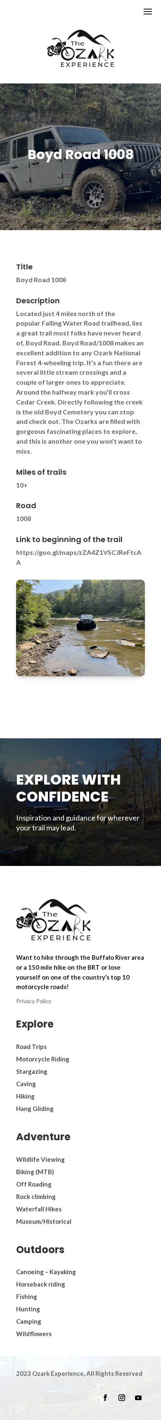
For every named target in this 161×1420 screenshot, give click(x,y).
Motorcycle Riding (42, 1059)
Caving (26, 1083)
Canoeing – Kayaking (46, 1271)
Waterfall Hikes (39, 1209)
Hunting (28, 1309)
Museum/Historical (43, 1221)
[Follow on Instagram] (121, 1397)
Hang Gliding (35, 1108)
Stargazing (31, 1071)
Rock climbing (36, 1196)
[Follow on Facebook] (105, 1397)
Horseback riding (40, 1284)
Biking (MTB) (35, 1171)
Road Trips (31, 1046)
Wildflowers (34, 1333)
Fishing (26, 1296)
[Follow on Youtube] (138, 1397)
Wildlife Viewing (40, 1159)
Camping (28, 1321)
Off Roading (34, 1184)
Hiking (25, 1096)
